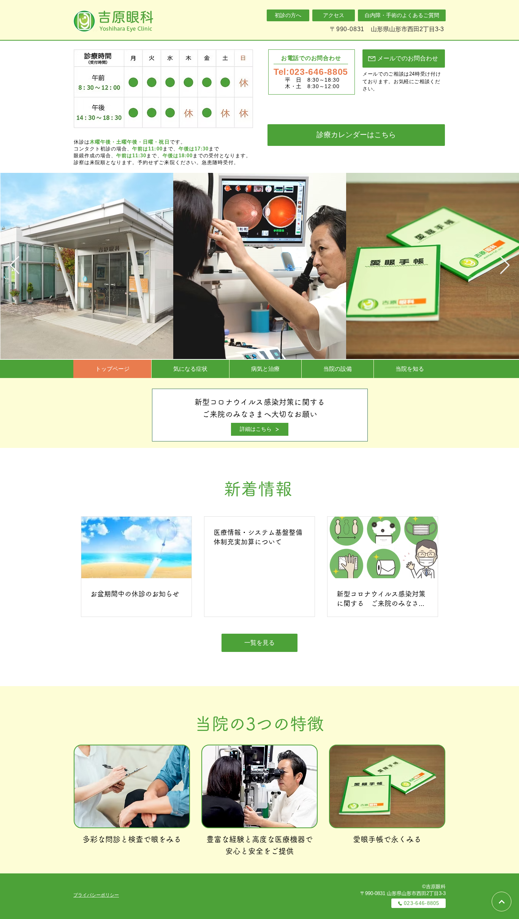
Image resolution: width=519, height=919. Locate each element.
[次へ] (501, 901)
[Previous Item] (14, 265)
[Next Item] (504, 265)
